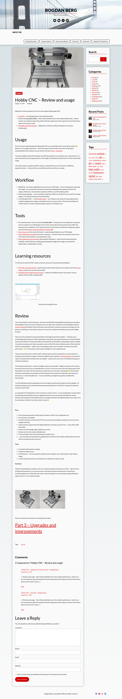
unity (99, 179)
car (100, 157)
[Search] (103, 59)
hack (101, 166)
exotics (103, 163)
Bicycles (94, 77)
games (94, 166)
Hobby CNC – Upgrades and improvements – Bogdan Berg (39, 570)
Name (17, 649)
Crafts (94, 81)
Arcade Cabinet (46, 41)
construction (97, 160)
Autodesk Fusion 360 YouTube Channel (31, 273)
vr (102, 179)
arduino (100, 153)
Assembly (21, 116)
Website (18, 666)
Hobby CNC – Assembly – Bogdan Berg (33, 593)
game (90, 166)
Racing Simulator (31, 41)
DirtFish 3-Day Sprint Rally (99, 130)
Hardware (19, 93)
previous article (20, 327)
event (98, 163)
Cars (93, 79)
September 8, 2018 (26, 572)
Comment (18, 628)
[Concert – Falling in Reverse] (90, 136)
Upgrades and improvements (27, 126)
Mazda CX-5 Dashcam (101, 41)
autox (90, 157)
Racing (94, 88)
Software (94, 94)
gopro (98, 166)
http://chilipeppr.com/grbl (26, 234)
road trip (91, 179)
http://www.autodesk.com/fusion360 (41, 229)
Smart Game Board (62, 41)
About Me (17, 32)
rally (97, 176)
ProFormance (98, 172)
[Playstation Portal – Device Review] (90, 125)
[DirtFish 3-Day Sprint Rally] (90, 131)
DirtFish (104, 160)
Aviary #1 (75, 41)
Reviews (94, 90)
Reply (22, 586)
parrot (102, 169)
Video (93, 98)
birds (96, 157)
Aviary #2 (86, 41)
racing (92, 175)
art (105, 153)
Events (94, 84)
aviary (93, 157)
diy (24, 544)
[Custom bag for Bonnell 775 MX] (90, 118)
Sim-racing (95, 92)
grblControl (42, 199)
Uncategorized (96, 96)
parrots (90, 172)
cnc (22, 544)
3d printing (93, 154)
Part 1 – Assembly (56, 151)
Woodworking (96, 101)
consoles (90, 160)
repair (100, 176)
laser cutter (94, 169)
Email (17, 657)
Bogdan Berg (61, 10)
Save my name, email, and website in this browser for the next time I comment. (42, 674)
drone (93, 163)
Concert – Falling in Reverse (99, 135)
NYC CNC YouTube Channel (27, 268)
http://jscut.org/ (23, 232)
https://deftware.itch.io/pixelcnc (28, 239)
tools (95, 179)
